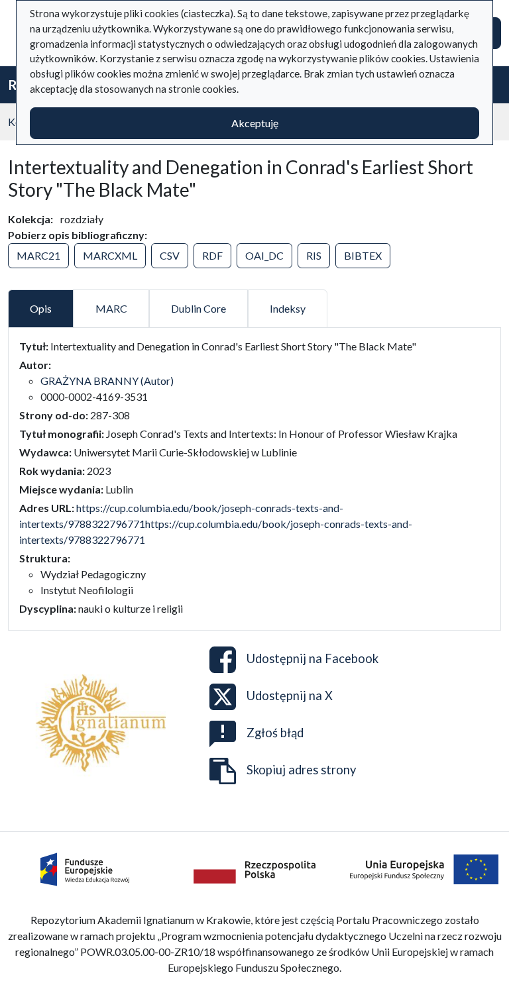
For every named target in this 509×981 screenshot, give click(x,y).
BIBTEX (363, 255)
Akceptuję (254, 123)
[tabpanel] (254, 477)
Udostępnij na (312, 658)
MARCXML (110, 255)
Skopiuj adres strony (301, 769)
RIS (313, 255)
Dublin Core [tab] (198, 308)
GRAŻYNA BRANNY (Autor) (107, 380)
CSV (170, 255)
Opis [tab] (41, 308)
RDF (212, 255)
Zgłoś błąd (275, 732)
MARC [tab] (111, 308)
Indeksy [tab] (288, 308)
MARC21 (38, 255)
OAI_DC (264, 255)
